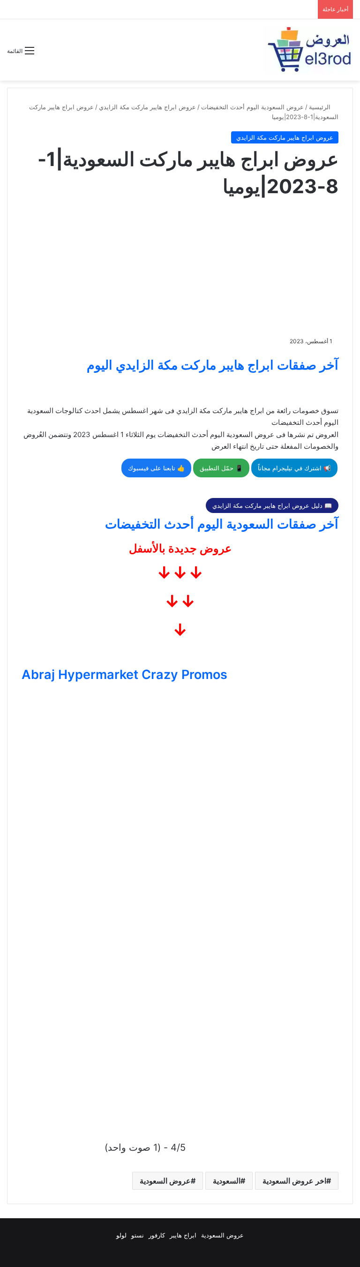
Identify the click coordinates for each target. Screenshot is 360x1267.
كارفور (157, 1235)
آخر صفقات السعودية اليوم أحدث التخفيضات (221, 524)
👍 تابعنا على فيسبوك (156, 468)
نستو (137, 1235)
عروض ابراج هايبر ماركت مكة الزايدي (147, 107)
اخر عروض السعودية (294, 1180)
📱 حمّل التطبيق (221, 468)
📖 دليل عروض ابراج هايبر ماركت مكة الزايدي (272, 505)
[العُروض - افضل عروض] (308, 50)
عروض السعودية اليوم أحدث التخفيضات (252, 107)
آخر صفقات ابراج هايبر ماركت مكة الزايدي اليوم (212, 365)
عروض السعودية (165, 1180)
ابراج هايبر (183, 1235)
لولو (121, 1235)
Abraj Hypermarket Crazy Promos (124, 674)
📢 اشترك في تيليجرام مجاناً (294, 468)
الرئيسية (320, 107)
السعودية (226, 1180)
